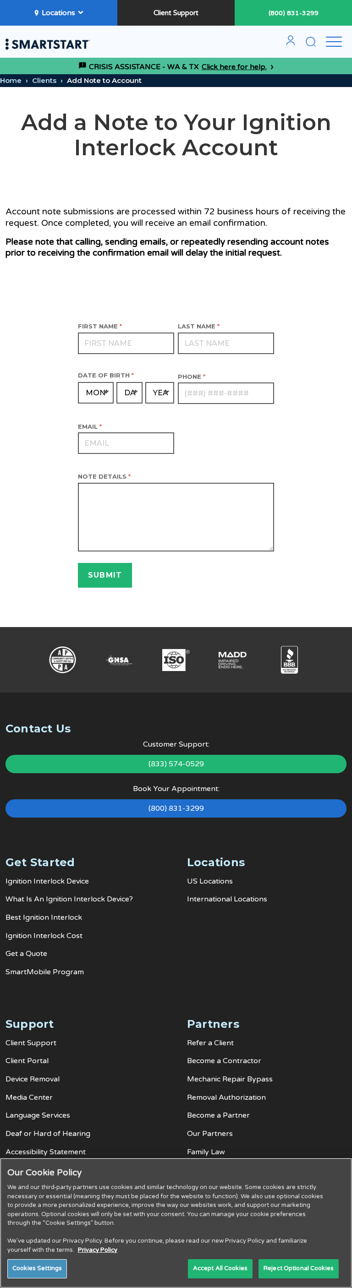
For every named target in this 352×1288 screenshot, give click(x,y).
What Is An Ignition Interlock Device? (69, 899)
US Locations (210, 881)
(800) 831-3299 (294, 13)
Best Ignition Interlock (44, 917)
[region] (176, 1223)
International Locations (227, 899)
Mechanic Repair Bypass (230, 1079)
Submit (105, 575)
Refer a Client (210, 1043)
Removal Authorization (226, 1097)
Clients (44, 80)
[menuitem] (290, 44)
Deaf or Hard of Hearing (48, 1133)
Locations (58, 12)
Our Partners (210, 1133)
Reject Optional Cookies (299, 1268)
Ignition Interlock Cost (44, 935)
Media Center (29, 1097)
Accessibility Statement (46, 1152)
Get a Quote (26, 953)
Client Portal (27, 1060)
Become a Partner (218, 1115)
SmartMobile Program (45, 972)
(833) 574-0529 (176, 764)
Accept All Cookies (220, 1268)
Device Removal (33, 1079)
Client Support (176, 13)
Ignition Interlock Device (47, 881)
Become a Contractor (224, 1060)
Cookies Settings (37, 1268)
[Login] (290, 44)
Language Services (38, 1115)
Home (11, 80)
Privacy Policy (97, 1250)
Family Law (206, 1152)
